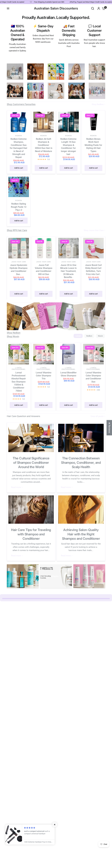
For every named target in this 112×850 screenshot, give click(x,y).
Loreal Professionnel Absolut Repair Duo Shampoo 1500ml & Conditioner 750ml (18, 381)
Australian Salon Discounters (56, 8)
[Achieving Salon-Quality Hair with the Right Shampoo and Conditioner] (81, 509)
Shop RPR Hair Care (17, 230)
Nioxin (100, 336)
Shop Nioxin (13, 336)
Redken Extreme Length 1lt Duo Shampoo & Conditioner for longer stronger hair (68, 146)
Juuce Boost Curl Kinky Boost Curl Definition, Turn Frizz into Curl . (93, 269)
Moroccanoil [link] (22, 576)
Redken (18, 136)
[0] (103, 8)
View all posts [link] (97, 416)
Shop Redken (13, 332)
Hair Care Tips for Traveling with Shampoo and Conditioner (31, 534)
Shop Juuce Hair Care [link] (94, 230)
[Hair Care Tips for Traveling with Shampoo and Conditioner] (31, 509)
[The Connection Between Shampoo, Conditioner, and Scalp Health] (81, 438)
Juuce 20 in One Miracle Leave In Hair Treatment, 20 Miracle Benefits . (68, 271)
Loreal (78, 336)
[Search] (92, 8)
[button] (55, 825)
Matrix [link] (88, 576)
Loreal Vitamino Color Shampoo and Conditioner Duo (93, 377)
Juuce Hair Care (18, 262)
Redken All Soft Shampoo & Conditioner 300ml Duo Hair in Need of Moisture (43, 145)
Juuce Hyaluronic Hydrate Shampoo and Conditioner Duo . (18, 269)
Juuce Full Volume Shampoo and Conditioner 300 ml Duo (43, 269)
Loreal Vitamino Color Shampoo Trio (43, 375)
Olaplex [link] (55, 576)
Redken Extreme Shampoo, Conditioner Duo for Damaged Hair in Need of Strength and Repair (18, 148)
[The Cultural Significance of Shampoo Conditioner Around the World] (31, 438)
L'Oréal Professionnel (19, 368)
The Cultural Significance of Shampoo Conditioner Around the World (31, 462)
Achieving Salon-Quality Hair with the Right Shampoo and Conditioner (81, 534)
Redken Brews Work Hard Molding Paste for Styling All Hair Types (93, 145)
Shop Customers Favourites (21, 104)
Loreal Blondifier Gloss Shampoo (68, 374)
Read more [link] (16, 487)
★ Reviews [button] (109, 427)
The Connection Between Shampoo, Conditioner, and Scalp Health (81, 462)
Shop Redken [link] (98, 104)
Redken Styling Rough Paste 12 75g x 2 (18, 207)
